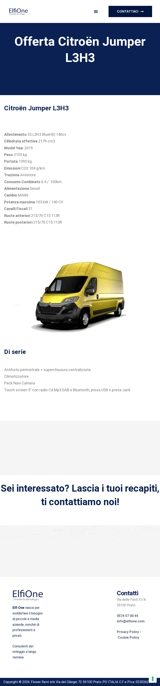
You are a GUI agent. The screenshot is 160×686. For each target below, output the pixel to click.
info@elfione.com (131, 621)
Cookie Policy (128, 637)
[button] (96, 11)
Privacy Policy (128, 632)
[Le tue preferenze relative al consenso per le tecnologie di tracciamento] (153, 679)
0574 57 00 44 (127, 616)
